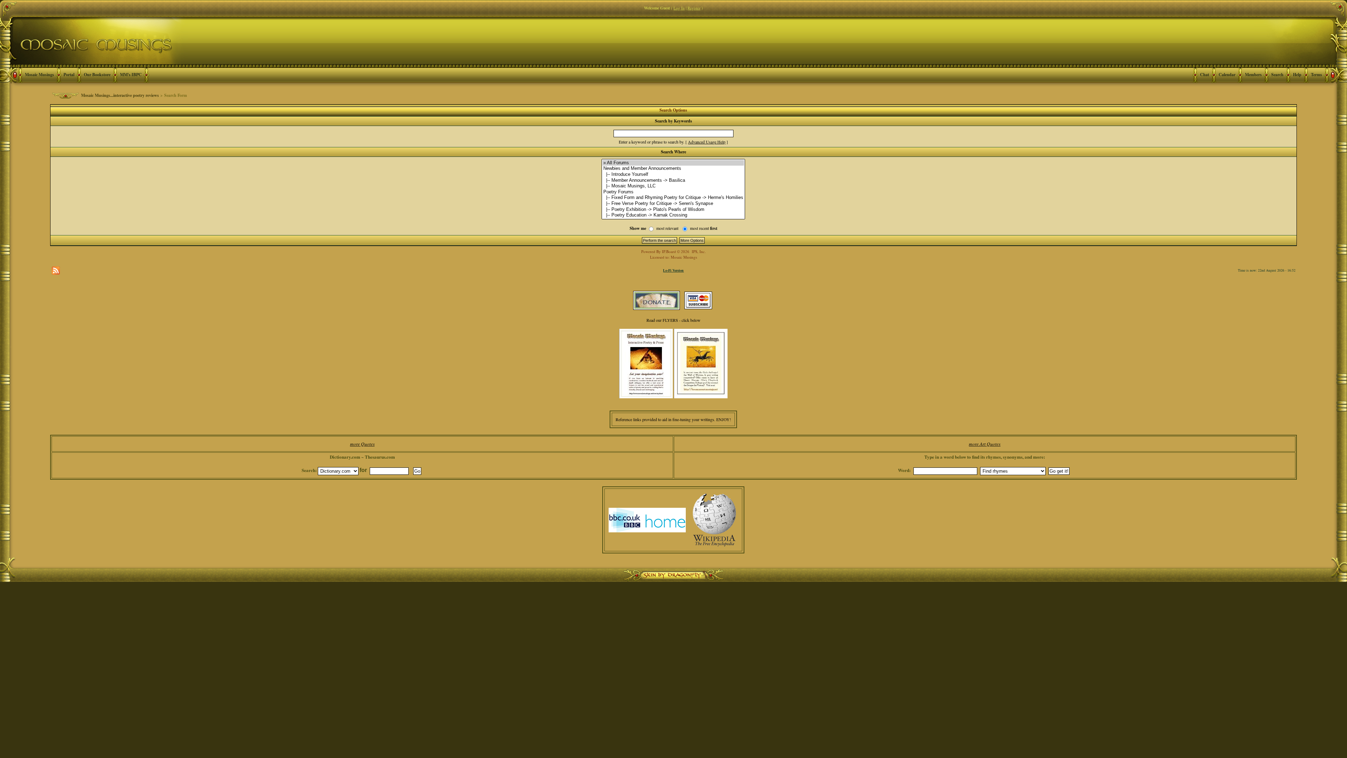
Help (1297, 75)
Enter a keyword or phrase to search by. (651, 142)
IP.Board (669, 251)
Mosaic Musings (39, 75)
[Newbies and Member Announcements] (673, 169)
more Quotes (362, 444)
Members (1253, 75)
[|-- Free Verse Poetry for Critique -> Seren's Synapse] (673, 204)
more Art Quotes (984, 444)
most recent (703, 228)
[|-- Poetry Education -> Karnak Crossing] (673, 215)
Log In (679, 8)
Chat (1204, 75)
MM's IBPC (131, 75)
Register (694, 8)
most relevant (667, 228)
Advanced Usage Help (706, 142)
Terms (1316, 75)
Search (1277, 75)
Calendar (1227, 75)
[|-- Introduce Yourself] (673, 175)
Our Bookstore (97, 75)
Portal (68, 75)
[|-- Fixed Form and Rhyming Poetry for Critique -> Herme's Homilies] (673, 198)
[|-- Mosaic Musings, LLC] (673, 186)
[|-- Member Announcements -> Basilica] (673, 181)
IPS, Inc (698, 251)
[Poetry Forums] (673, 192)
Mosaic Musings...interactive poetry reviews (120, 95)
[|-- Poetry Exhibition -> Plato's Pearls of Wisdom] (673, 210)
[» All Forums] (673, 163)
